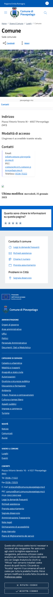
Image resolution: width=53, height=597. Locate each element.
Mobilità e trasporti (11, 367)
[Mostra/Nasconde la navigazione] (5, 12)
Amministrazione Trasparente (16, 517)
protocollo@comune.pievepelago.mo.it (27, 487)
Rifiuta (29, 584)
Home (4, 23)
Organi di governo (10, 324)
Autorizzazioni (8, 376)
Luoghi (29, 23)
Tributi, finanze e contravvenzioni (18, 395)
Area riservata (8, 531)
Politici (5, 338)
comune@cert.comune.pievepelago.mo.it (25, 491)
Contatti (5, 104)
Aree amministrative (11, 329)
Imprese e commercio (12, 408)
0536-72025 (11, 482)
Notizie (5, 428)
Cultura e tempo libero (12, 399)
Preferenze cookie (13, 577)
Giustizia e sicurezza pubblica (16, 381)
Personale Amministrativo (14, 343)
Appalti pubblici (9, 404)
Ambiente (6, 390)
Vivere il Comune (16, 23)
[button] (14, 3)
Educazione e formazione (14, 385)
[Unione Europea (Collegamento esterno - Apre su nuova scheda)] (26, 297)
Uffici (4, 333)
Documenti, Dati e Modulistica (16, 347)
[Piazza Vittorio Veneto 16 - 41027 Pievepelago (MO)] (3, 186)
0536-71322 (21, 173)
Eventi (5, 458)
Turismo (5, 413)
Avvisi (4, 438)
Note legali (7, 522)
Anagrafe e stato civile (12, 372)
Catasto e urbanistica (12, 363)
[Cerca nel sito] (45, 12)
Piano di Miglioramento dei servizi (18, 536)
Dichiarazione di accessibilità (15, 526)
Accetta (29, 590)
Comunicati (7, 433)
